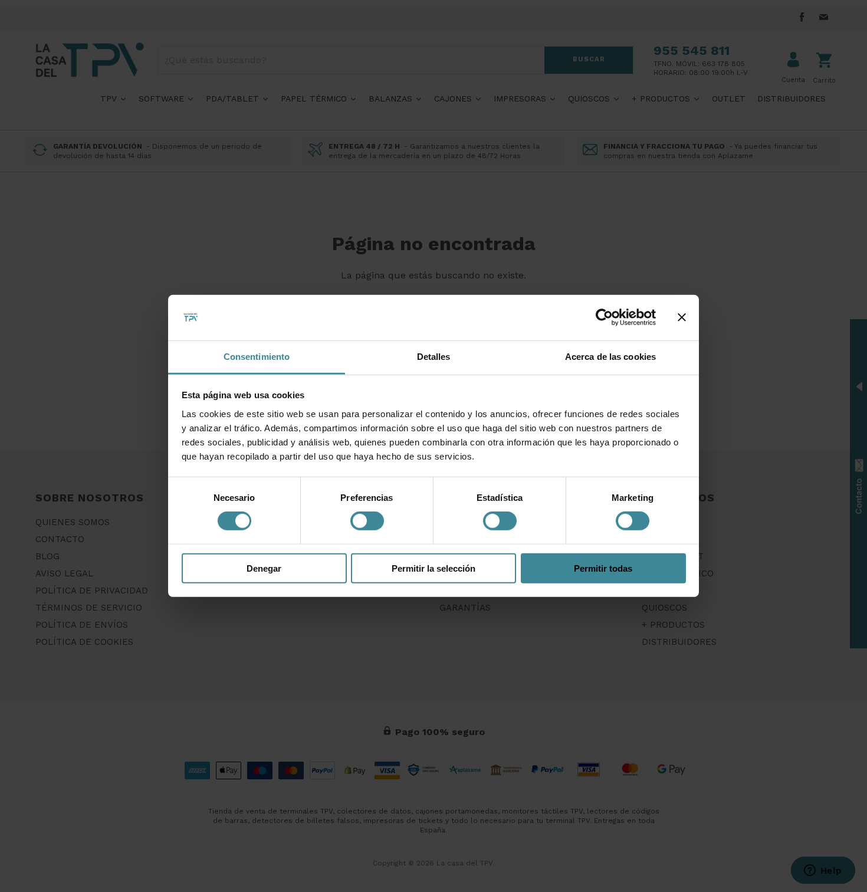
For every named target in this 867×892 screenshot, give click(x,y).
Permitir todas (603, 568)
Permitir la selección (433, 568)
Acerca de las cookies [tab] (610, 357)
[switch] (367, 520)
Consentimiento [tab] (257, 357)
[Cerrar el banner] (682, 317)
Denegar (264, 568)
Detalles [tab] (434, 357)
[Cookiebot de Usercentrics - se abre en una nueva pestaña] (604, 317)
